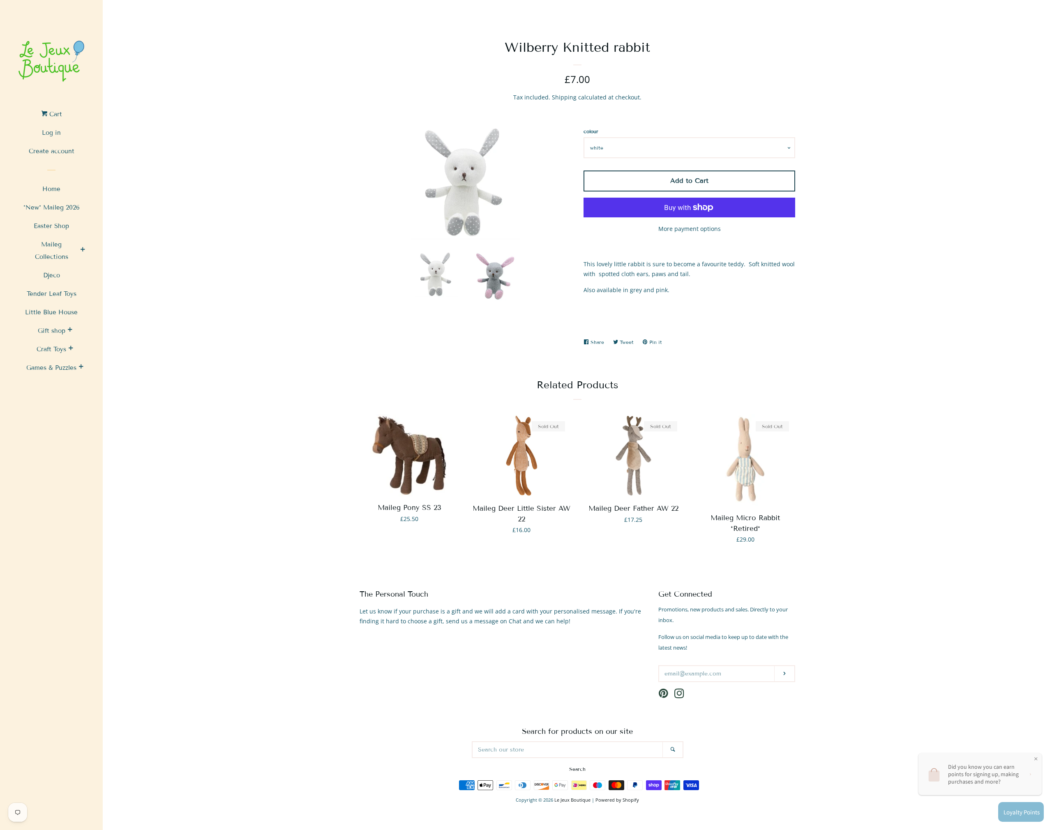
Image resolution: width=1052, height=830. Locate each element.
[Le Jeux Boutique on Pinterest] (663, 695)
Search (577, 769)
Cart (54, 114)
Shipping (564, 97)
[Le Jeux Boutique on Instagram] (679, 695)
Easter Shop (51, 226)
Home (51, 189)
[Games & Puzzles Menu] (80, 368)
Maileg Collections (51, 251)
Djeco (51, 275)
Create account (51, 151)
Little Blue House (51, 312)
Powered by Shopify (617, 800)
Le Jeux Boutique (572, 800)
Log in (51, 132)
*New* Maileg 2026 (51, 207)
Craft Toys (51, 349)
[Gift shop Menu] (69, 331)
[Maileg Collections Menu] (82, 250)
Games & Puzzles (51, 367)
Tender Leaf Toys (51, 293)
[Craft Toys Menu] (70, 349)
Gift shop (51, 330)
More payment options (689, 229)
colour (591, 131)
